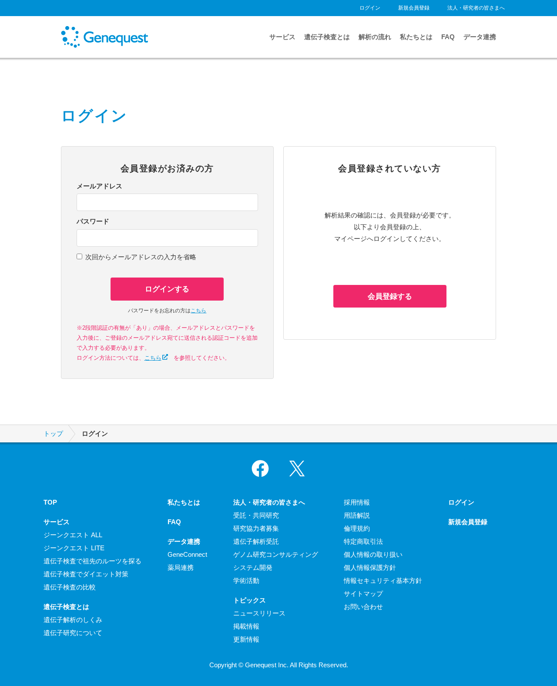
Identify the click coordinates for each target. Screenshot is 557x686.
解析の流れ (375, 36)
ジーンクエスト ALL (73, 535)
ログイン (369, 8)
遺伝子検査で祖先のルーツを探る (92, 561)
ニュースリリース (259, 613)
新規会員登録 (413, 8)
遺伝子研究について (73, 632)
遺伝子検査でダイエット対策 (86, 574)
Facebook (260, 468)
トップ (53, 433)
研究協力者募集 (256, 528)
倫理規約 (357, 528)
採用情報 (357, 502)
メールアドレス (99, 186)
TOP (50, 502)
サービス (282, 36)
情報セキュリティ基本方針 (383, 580)
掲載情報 (246, 626)
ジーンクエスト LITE (74, 548)
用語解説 (357, 515)
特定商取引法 (363, 541)
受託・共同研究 (256, 515)
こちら (198, 311)
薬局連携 (181, 567)
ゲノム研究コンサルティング (275, 554)
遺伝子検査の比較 (70, 587)
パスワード (93, 221)
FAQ (448, 36)
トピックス (249, 600)
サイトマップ (363, 593)
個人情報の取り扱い (373, 554)
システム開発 (252, 567)
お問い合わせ (363, 606)
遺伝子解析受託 (256, 541)
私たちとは (416, 36)
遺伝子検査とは (327, 36)
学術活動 (246, 580)
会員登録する (390, 296)
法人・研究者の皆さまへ (476, 8)
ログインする (167, 289)
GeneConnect (187, 554)
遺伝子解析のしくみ (73, 619)
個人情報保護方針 (370, 567)
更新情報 (246, 639)
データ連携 (479, 36)
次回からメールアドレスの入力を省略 (140, 257)
